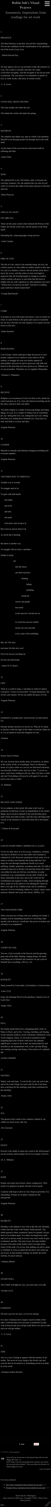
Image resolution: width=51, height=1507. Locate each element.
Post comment (15, 1452)
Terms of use (42, 1498)
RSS (2, 1505)
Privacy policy (25, 1500)
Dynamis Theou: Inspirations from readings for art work (25, 1488)
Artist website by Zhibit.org (12, 1498)
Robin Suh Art (21, 1496)
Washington (31, 1496)
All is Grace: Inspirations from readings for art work (24, 1485)
